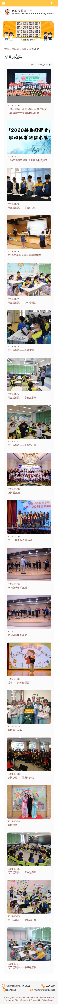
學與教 (15, 49)
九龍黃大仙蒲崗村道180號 (17, 985)
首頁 (6, 49)
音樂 (24, 49)
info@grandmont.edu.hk (44, 990)
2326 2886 (50, 986)
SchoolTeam (47, 1000)
